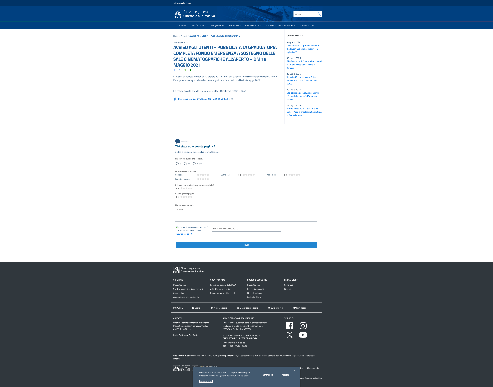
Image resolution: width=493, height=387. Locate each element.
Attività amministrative (220, 288)
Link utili (288, 288)
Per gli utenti (217, 25)
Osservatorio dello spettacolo (186, 297)
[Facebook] (174, 70)
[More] (190, 70)
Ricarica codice (182, 233)
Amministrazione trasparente (279, 25)
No (189, 163)
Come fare (288, 284)
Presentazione (179, 284)
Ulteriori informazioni (206, 381)
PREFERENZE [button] (267, 375)
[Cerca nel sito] (319, 14)
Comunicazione (252, 25)
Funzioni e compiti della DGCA (223, 284)
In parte (200, 163)
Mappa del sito (313, 368)
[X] (180, 70)
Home (175, 35)
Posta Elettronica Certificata (185, 335)
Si (181, 163)
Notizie (184, 35)
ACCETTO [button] (285, 375)
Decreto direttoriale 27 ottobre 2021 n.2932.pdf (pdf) (203, 99)
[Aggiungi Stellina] (195, 174)
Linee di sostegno (254, 293)
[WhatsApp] (185, 70)
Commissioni (178, 293)
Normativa (234, 25)
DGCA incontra (306, 25)
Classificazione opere (248, 307)
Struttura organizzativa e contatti (188, 288)
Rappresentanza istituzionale (223, 293)
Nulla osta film (276, 307)
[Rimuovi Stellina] (193, 174)
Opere (197, 307)
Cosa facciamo (197, 25)
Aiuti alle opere (220, 307)
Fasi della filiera (254, 297)
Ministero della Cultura (182, 3)
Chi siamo (180, 25)
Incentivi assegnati (255, 288)
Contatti (177, 318)
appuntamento (230, 355)
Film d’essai (301, 307)
